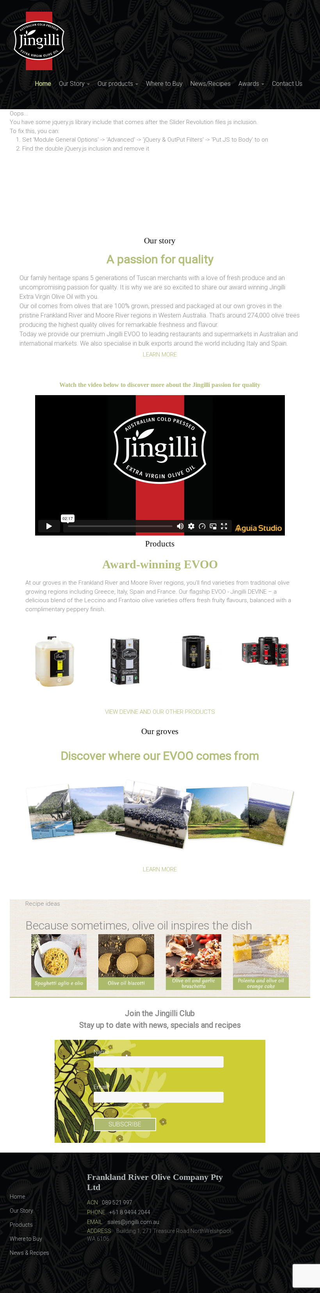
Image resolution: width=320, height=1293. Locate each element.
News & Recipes (29, 1253)
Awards (248, 83)
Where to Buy (164, 83)
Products (21, 1225)
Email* (102, 1087)
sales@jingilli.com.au (133, 1222)
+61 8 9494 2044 (129, 1212)
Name (101, 1051)
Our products (115, 83)
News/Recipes (210, 83)
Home (43, 83)
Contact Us (287, 83)
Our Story (72, 83)
